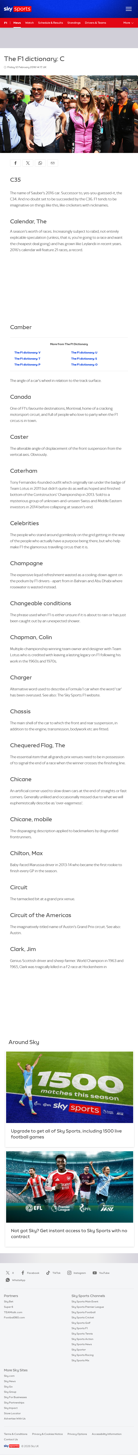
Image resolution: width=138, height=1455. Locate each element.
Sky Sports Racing (83, 1355)
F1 (5, 22)
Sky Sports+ (79, 1349)
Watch (29, 22)
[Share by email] (52, 163)
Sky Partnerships (14, 1402)
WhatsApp (18, 1280)
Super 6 (8, 1307)
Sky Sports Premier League (88, 1307)
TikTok (56, 1273)
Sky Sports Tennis (82, 1333)
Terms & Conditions (15, 1434)
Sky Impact (11, 1408)
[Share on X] (27, 163)
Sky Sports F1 (80, 1328)
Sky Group (10, 1392)
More (126, 22)
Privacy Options (77, 1434)
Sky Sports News (82, 1344)
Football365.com (14, 1317)
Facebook (33, 1273)
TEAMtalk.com (13, 1312)
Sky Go (8, 1386)
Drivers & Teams (95, 22)
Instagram (80, 1273)
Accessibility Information (106, 1434)
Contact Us (11, 1439)
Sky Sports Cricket (83, 1317)
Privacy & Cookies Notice (47, 1434)
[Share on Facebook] (15, 163)
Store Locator (12, 1413)
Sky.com (9, 1376)
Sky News (10, 1381)
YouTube (104, 1273)
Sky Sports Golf (81, 1323)
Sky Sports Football (83, 1312)
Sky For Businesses (15, 1397)
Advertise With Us (15, 1418)
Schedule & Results (50, 22)
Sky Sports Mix (80, 1360)
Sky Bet (8, 1301)
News (17, 22)
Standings (74, 22)
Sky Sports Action (82, 1339)
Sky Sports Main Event (85, 1301)
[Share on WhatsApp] (40, 163)
